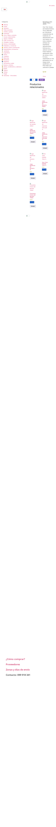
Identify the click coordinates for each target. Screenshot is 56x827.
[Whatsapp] (14, 218)
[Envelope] (10, 218)
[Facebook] (2, 218)
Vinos (44, 76)
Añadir (42, 80)
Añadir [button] (45, 115)
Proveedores (13, 664)
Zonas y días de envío (18, 669)
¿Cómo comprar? (15, 659)
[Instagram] (6, 218)
